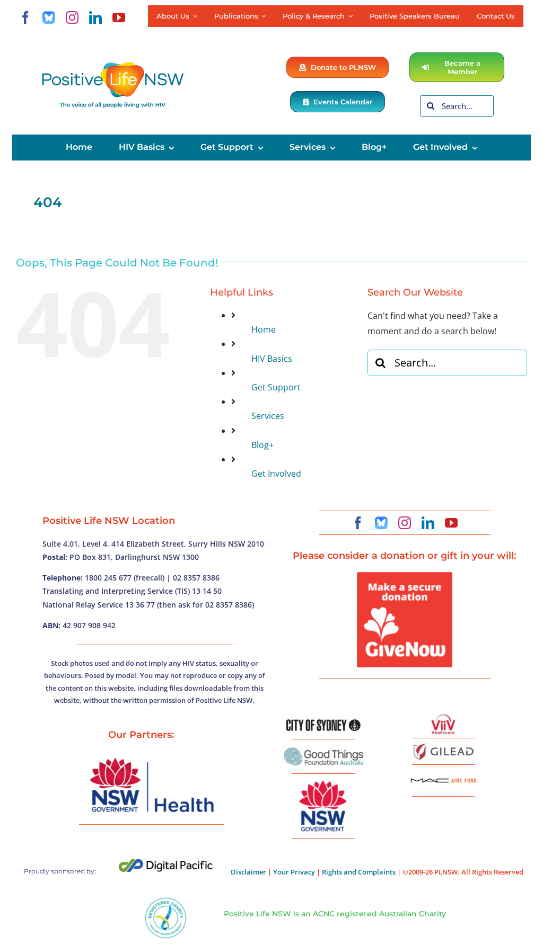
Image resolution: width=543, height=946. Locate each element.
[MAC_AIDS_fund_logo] (443, 774)
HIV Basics (271, 358)
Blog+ (262, 445)
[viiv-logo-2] (443, 718)
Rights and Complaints (359, 872)
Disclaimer (248, 872)
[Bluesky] (48, 17)
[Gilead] (443, 745)
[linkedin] (95, 17)
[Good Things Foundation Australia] (323, 751)
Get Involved (276, 473)
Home (263, 329)
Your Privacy (294, 872)
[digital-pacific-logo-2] (166, 863)
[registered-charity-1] (165, 901)
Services (267, 416)
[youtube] (118, 17)
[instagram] (72, 17)
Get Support (276, 387)
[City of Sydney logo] (323, 723)
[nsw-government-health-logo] (151, 759)
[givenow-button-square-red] (404, 576)
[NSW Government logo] (323, 781)
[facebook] (25, 17)
